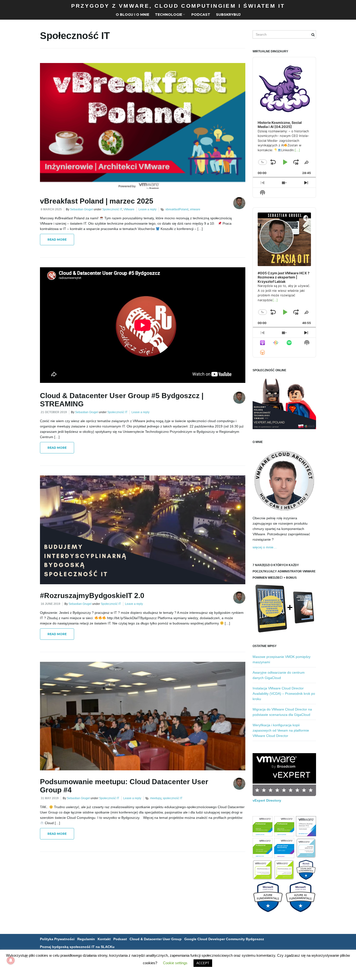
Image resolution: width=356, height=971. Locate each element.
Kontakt (104, 939)
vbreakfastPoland (176, 209)
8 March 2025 (51, 209)
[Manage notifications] (11, 960)
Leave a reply (147, 209)
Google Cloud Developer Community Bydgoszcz (224, 939)
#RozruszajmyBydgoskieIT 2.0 (92, 596)
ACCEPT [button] (202, 963)
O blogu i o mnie (132, 14)
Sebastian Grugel (81, 209)
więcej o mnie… (265, 547)
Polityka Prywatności (57, 939)
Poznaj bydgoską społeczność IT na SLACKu (77, 947)
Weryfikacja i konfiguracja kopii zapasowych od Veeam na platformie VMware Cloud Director (281, 730)
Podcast (200, 14)
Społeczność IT (112, 209)
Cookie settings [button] (175, 963)
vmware (195, 209)
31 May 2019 (50, 798)
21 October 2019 (54, 412)
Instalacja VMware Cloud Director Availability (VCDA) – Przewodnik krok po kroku (284, 693)
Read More (57, 239)
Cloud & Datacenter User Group (156, 939)
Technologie (169, 14)
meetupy (155, 798)
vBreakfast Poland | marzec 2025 (96, 201)
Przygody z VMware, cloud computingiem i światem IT (178, 6)
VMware (129, 209)
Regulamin (86, 939)
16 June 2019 (50, 604)
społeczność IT (172, 798)
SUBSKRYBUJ (228, 14)
